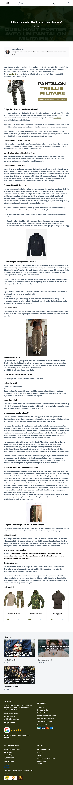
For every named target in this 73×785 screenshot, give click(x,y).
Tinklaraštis (40, 707)
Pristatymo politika (42, 710)
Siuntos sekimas (8, 752)
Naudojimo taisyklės (9, 755)
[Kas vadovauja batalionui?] (19, 675)
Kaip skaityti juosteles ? (11, 660)
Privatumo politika (42, 713)
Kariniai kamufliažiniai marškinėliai (58, 614)
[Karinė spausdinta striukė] (36, 599)
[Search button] (53, 3)
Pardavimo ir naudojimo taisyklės (45, 718)
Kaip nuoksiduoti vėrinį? (45, 660)
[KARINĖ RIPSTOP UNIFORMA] (14, 599)
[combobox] (35, 3)
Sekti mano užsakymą (9, 716)
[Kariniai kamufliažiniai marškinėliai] (58, 599)
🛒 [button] (40, 620)
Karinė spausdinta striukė (36, 613)
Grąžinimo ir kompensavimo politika (46, 716)
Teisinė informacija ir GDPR (44, 721)
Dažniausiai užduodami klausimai (12, 749)
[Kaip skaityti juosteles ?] (19, 648)
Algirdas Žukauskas (18, 49)
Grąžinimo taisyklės (9, 758)
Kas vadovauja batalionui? (11, 686)
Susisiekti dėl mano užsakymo (11, 719)
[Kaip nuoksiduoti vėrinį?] (53, 648)
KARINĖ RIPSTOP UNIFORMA (14, 613)
